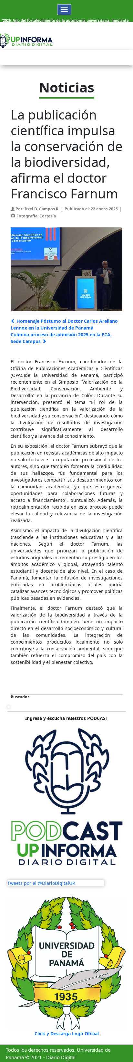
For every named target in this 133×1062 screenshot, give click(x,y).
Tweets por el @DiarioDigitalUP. (41, 883)
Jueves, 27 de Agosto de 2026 (93, 31)
